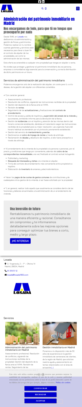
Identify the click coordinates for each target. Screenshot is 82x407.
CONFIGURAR (40, 388)
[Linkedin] (43, 2)
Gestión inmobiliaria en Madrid (59, 347)
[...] (52, 367)
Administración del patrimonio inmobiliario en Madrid (21, 348)
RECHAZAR (40, 394)
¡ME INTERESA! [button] (20, 240)
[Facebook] (39, 2)
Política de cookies (63, 382)
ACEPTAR (40, 401)
